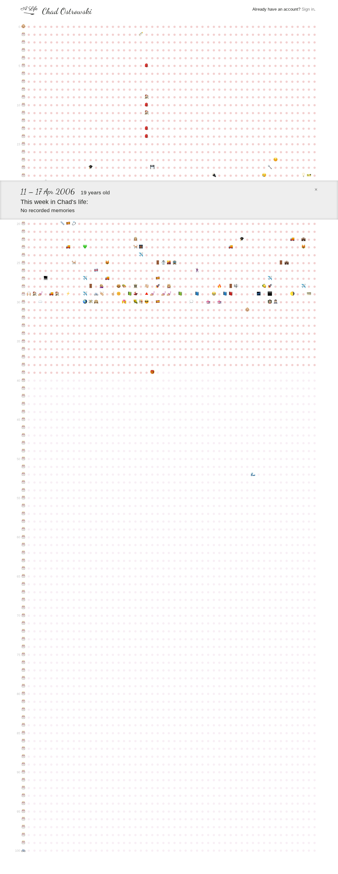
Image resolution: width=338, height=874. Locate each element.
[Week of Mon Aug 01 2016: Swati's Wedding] (135, 294)
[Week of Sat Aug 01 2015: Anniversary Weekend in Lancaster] (135, 286)
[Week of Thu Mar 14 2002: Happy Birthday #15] (23, 144)
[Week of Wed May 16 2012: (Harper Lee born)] (74, 263)
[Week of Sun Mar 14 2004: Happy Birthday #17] (23, 160)
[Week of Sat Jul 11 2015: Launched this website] (118, 286)
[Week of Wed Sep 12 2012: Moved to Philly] (169, 263)
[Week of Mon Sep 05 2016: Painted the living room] (163, 294)
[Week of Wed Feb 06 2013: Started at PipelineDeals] (287, 263)
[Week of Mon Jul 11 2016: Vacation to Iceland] (118, 294)
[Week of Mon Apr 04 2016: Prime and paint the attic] (40, 294)
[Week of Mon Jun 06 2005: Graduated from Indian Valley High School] (91, 167)
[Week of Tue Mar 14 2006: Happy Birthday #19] (23, 175)
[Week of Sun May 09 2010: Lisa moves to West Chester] (68, 247)
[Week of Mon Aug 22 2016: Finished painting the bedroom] (152, 294)
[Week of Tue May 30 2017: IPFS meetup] (85, 302)
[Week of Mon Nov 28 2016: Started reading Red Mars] (231, 294)
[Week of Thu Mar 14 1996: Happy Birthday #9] (23, 97)
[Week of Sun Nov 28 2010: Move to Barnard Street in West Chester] (231, 247)
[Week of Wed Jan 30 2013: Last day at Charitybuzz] (281, 263)
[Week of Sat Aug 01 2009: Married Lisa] (135, 239)
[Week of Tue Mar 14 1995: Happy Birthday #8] (23, 89)
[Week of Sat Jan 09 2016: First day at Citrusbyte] (264, 286)
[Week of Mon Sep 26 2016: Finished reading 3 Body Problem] (180, 294)
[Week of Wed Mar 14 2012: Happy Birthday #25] (23, 263)
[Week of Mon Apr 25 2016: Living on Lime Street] (57, 294)
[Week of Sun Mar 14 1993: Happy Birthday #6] (23, 73)
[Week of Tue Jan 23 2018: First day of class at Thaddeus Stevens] (275, 302)
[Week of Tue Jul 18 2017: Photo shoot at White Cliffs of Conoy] (124, 302)
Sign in (308, 9)
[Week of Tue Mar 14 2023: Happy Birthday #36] (23, 349)
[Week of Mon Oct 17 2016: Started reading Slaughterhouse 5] (197, 294)
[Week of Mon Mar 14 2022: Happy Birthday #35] (23, 341)
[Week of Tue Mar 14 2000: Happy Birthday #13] (23, 128)
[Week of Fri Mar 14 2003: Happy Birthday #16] (23, 152)
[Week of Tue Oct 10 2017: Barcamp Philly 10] (191, 302)
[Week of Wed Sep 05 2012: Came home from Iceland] (163, 263)
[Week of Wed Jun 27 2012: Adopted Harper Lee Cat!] (107, 263)
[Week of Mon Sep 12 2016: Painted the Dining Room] (169, 294)
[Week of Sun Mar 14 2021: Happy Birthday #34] (23, 333)
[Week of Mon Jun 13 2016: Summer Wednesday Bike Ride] (96, 294)
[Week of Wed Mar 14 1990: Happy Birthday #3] (23, 50)
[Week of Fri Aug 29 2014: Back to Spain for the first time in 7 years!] (158, 278)
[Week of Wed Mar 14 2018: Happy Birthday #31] (23, 310)
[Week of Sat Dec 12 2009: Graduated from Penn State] (242, 239)
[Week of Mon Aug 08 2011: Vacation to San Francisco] (141, 255)
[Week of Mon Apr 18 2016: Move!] (51, 294)
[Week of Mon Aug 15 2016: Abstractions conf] (146, 294)
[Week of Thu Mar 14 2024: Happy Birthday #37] (23, 357)
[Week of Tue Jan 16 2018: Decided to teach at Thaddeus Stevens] (270, 302)
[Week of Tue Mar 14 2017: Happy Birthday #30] (23, 302)
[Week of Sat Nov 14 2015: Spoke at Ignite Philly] (219, 286)
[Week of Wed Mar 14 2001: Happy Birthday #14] (23, 136)
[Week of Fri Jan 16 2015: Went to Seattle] (270, 278)
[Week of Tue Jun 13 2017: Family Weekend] (96, 302)
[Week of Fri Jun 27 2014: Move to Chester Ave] (107, 278)
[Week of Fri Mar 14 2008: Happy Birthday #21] (23, 231)
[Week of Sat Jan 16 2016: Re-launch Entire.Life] (270, 286)
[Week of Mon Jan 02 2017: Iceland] (259, 294)
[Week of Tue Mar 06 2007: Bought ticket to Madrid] (309, 175)
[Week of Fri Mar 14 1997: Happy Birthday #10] (23, 105)
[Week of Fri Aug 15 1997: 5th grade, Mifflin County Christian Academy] (146, 105)
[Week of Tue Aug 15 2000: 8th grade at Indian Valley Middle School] (146, 128)
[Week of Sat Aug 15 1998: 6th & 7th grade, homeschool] (146, 113)
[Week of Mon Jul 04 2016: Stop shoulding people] (113, 294)
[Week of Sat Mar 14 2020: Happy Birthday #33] (23, 325)
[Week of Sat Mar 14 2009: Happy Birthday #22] (23, 239)
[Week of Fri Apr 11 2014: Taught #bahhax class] (46, 278)
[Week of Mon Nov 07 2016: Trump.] (214, 294)
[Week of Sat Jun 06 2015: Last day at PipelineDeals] (91, 286)
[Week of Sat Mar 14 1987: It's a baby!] (23, 26)
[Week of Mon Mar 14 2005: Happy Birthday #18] (23, 167)
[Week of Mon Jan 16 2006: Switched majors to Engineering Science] (270, 167)
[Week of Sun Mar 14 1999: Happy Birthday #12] (23, 120)
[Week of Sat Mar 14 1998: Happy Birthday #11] (23, 113)
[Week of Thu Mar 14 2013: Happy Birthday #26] (23, 270)
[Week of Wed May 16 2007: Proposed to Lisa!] (74, 223)
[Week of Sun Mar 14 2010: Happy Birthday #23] (23, 247)
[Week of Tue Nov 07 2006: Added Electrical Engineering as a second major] (214, 175)
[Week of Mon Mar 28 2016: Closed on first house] (34, 294)
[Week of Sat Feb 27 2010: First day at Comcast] (303, 239)
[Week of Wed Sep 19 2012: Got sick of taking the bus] (174, 263)
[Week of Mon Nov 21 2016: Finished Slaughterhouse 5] (225, 294)
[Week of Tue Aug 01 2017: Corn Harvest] (135, 302)
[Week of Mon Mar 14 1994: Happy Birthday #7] (23, 81)
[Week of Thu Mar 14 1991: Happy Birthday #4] (23, 58)
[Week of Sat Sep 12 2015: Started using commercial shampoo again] (169, 286)
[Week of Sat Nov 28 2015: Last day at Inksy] (231, 286)
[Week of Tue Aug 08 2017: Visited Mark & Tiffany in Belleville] (141, 302)
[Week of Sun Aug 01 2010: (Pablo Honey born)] (135, 247)
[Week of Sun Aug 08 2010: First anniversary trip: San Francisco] (141, 247)
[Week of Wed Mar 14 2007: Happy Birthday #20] (23, 223)
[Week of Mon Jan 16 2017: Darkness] (270, 294)
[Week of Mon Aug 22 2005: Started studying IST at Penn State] (152, 167)
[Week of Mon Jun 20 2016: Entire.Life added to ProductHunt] (102, 294)
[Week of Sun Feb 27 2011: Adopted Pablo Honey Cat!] (303, 247)
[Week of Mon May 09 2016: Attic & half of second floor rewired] (68, 294)
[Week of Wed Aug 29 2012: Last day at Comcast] (158, 263)
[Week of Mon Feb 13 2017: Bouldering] (292, 294)
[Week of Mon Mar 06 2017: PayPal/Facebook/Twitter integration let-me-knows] (309, 294)
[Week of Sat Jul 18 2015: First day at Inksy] (124, 286)
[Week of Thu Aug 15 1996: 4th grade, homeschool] (146, 97)
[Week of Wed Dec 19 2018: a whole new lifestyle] (247, 310)
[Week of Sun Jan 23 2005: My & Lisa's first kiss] (275, 160)
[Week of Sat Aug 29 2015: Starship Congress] (158, 286)
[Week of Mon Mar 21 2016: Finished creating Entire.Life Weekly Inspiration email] (29, 294)
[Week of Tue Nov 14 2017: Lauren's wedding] (219, 302)
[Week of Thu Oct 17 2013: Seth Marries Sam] (197, 270)
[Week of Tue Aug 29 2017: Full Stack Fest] (158, 302)
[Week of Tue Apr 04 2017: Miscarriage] (40, 302)
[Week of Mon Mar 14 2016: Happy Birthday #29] (23, 294)
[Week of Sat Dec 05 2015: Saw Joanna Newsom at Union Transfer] (236, 286)
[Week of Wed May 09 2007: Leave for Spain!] (68, 223)
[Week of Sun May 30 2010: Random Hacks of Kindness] (85, 247)
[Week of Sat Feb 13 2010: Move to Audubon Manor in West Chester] (292, 239)
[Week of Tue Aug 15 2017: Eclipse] (146, 302)
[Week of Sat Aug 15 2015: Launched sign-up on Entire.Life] (146, 286)
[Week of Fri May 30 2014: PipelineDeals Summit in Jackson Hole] (85, 278)
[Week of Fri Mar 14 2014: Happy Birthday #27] (23, 278)
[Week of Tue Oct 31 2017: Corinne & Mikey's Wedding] (208, 302)
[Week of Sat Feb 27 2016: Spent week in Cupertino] (303, 286)
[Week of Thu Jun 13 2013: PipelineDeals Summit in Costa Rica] (96, 270)
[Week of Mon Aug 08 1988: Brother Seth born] (141, 34)
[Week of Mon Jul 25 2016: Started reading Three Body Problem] (130, 294)
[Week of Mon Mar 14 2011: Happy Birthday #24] (23, 255)
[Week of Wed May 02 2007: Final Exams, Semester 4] (62, 223)
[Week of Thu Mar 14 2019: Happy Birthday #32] (23, 317)
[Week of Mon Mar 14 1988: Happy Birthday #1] (23, 34)
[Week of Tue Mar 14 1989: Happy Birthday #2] (23, 42)
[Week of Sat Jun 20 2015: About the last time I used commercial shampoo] (102, 286)
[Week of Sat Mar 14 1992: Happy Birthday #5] (23, 65)
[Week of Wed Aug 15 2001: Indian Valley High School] (146, 136)
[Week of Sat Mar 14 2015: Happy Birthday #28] (23, 286)
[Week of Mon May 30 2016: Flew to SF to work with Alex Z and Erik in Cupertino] (85, 294)
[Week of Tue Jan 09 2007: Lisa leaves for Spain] (264, 175)
